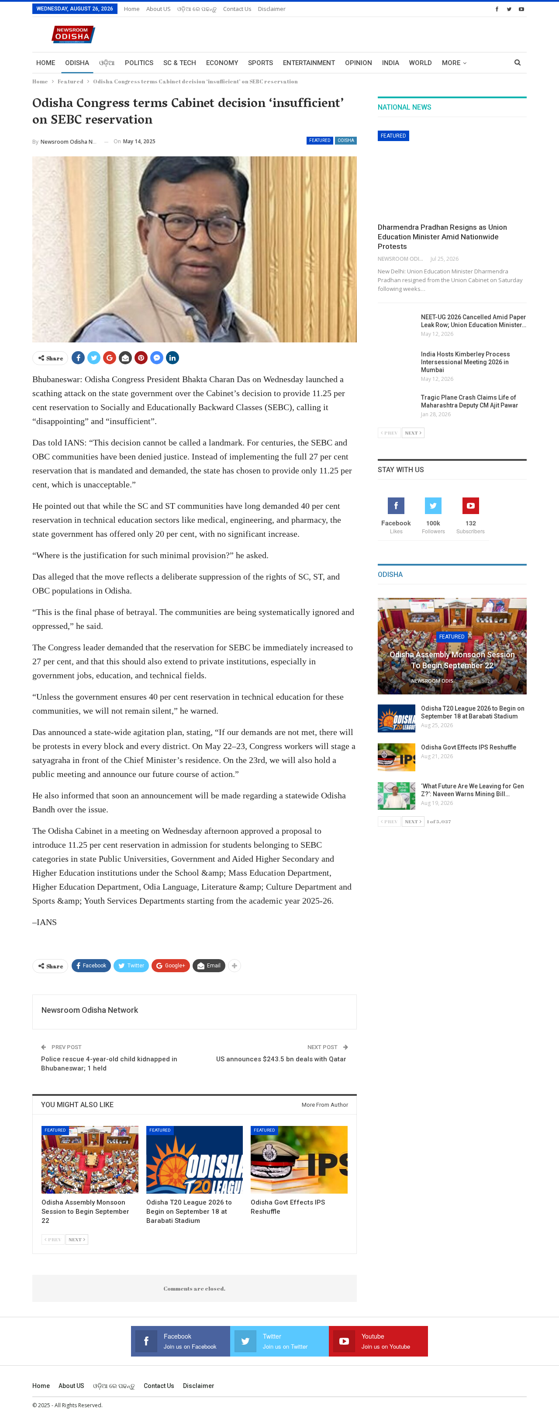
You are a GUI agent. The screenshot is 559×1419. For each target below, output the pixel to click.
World (420, 63)
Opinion (358, 63)
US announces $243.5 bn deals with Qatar (282, 1059)
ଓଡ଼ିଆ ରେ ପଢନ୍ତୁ (197, 9)
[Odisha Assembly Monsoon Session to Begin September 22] (89, 1160)
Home (132, 9)
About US (158, 9)
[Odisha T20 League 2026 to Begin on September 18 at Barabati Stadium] (194, 1160)
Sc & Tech (179, 63)
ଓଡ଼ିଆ (107, 63)
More (451, 63)
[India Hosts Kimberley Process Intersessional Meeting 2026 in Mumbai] (396, 364)
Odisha (77, 63)
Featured (320, 140)
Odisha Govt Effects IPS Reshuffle (468, 747)
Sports (260, 63)
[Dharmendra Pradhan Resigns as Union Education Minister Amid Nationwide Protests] (452, 174)
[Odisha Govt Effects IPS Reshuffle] (299, 1160)
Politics (139, 63)
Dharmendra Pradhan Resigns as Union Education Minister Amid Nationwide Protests (442, 237)
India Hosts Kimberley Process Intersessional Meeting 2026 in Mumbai (465, 362)
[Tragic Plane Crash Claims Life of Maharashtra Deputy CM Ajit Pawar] (396, 407)
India (390, 63)
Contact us (237, 9)
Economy (222, 63)
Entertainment (309, 63)
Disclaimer (272, 9)
